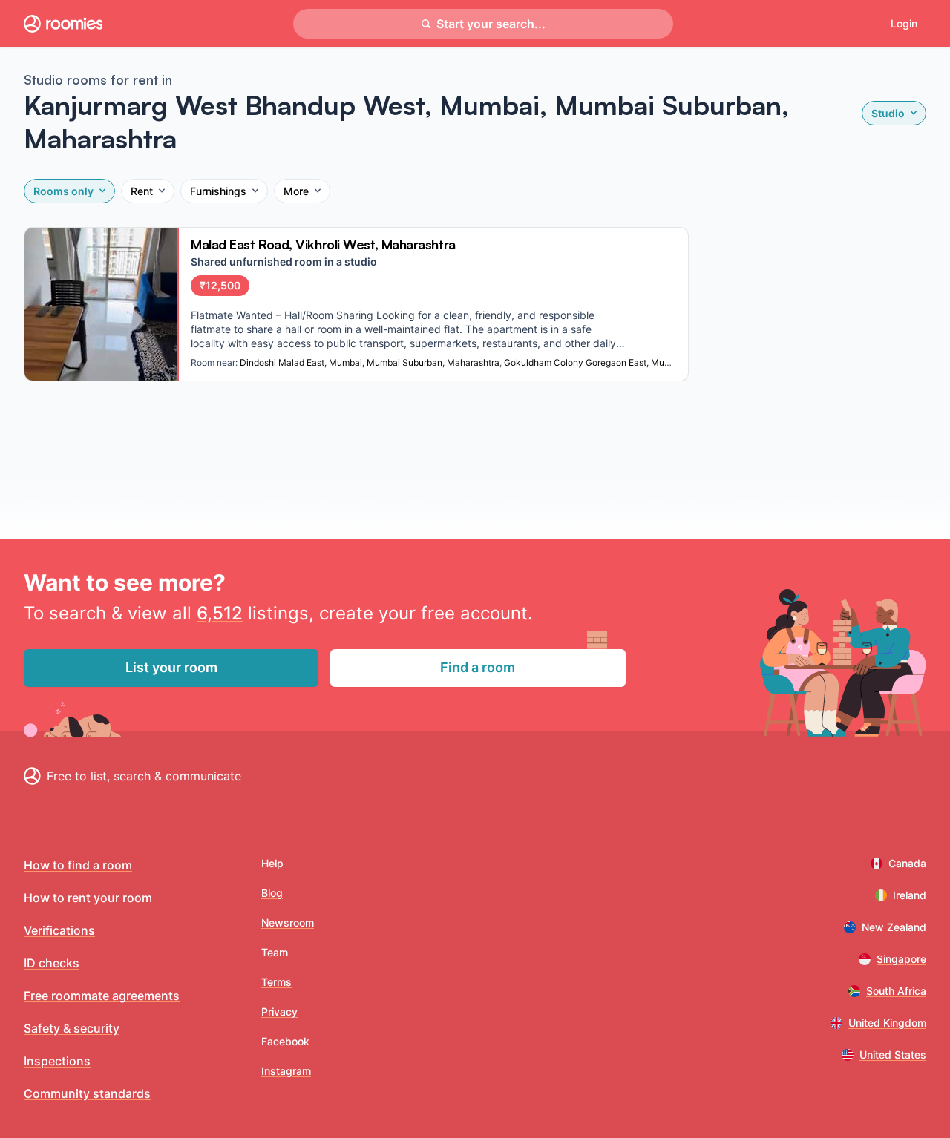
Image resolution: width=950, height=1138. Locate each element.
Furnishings (218, 191)
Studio (888, 113)
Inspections (57, 1060)
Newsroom (287, 922)
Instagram (286, 1071)
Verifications (59, 930)
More (296, 191)
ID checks (51, 963)
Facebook (285, 1041)
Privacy (279, 1011)
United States (892, 1054)
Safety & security (71, 1028)
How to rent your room (88, 897)
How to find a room (78, 865)
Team (274, 952)
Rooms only (63, 191)
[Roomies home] (63, 24)
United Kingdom (887, 1022)
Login (904, 23)
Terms (276, 982)
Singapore (901, 959)
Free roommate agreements (102, 995)
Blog (272, 893)
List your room (171, 667)
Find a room (477, 667)
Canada (907, 863)
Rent (142, 191)
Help (272, 863)
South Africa (896, 990)
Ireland (909, 895)
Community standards (87, 1093)
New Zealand (894, 927)
